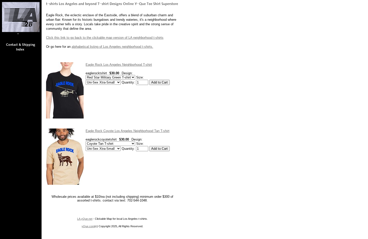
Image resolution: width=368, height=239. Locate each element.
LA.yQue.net (84, 218)
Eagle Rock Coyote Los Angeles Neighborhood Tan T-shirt (127, 131)
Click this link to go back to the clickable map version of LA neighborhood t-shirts (104, 38)
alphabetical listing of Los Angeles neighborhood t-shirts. (112, 46)
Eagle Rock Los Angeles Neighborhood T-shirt (119, 64)
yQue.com (88, 226)
